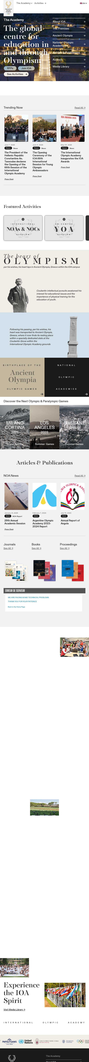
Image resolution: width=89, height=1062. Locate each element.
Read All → (80, 108)
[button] (24, 3)
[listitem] (23, 228)
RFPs (10, 68)
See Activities (15, 74)
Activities (39, 3)
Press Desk (8, 179)
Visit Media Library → (14, 1009)
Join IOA (26, 68)
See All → (8, 548)
